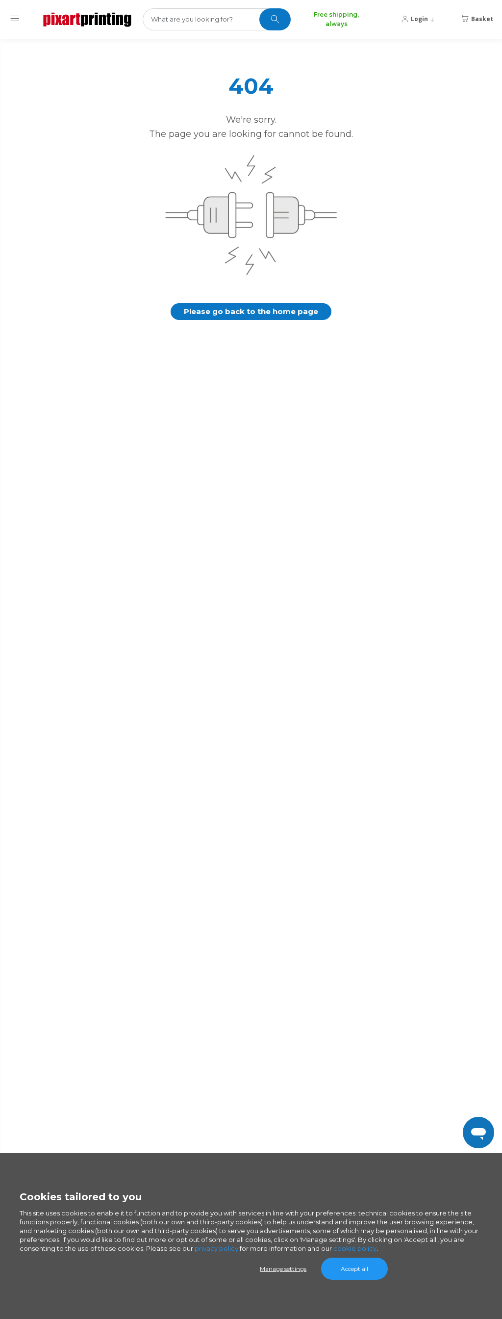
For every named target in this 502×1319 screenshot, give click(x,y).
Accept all (354, 1268)
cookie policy (354, 1248)
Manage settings (283, 1268)
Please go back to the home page (251, 311)
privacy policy (216, 1248)
